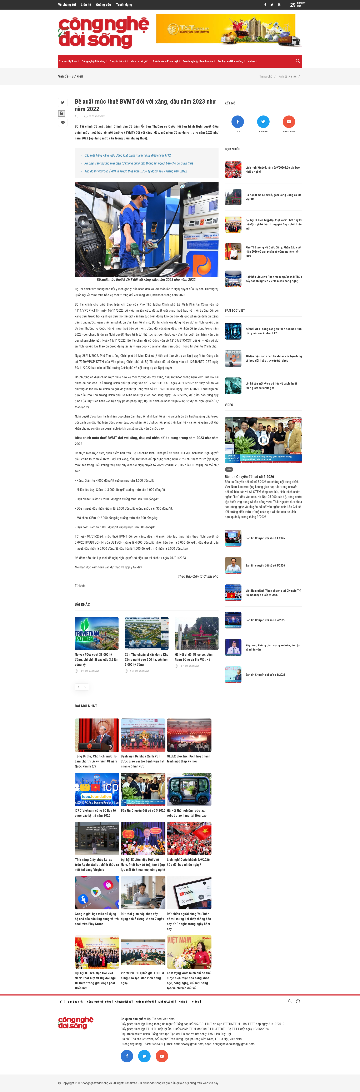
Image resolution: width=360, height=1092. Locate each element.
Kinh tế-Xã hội (287, 76)
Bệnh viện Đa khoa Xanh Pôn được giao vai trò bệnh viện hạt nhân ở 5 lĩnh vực (142, 761)
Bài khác (82, 604)
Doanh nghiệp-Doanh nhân (197, 61)
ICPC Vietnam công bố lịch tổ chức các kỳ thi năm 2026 (95, 813)
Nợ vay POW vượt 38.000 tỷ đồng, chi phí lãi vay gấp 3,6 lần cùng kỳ (96, 660)
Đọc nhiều (232, 149)
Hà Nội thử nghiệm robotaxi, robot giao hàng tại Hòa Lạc (186, 813)
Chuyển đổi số (118, 61)
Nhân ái (183, 1001)
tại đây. (137, 567)
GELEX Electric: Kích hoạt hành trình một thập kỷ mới (188, 758)
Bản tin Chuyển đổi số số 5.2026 (143, 810)
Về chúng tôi (67, 5)
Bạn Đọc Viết (75, 1001)
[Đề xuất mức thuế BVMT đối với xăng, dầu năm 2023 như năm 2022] (147, 229)
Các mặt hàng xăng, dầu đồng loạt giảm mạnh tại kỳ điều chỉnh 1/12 (128, 155)
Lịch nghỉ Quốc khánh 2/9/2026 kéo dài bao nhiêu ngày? (188, 862)
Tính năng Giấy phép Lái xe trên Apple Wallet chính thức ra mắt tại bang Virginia (97, 865)
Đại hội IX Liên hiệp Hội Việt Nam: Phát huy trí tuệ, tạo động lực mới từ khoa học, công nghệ (143, 865)
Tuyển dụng (124, 5)
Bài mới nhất (86, 706)
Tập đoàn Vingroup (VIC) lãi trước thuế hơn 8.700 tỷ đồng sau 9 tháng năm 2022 (136, 171)
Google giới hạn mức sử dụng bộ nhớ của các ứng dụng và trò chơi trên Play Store (97, 919)
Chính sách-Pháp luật (165, 61)
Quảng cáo (103, 5)
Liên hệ (86, 5)
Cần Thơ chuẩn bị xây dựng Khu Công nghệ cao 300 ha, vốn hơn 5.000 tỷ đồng (146, 660)
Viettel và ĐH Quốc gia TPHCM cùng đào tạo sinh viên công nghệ (142, 978)
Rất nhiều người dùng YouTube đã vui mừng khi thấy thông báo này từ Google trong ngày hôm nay (189, 921)
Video (251, 61)
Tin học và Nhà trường (230, 61)
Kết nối (230, 103)
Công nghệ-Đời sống (93, 61)
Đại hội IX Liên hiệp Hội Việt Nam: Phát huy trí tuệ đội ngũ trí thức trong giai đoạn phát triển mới (95, 980)
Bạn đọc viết (235, 310)
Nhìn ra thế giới (139, 61)
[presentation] (78, 687)
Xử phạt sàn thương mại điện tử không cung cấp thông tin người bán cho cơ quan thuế (139, 163)
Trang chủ (265, 76)
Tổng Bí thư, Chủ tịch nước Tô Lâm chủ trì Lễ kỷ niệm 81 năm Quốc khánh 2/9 (96, 761)
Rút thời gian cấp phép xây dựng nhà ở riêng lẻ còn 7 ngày (142, 916)
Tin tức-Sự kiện (68, 61)
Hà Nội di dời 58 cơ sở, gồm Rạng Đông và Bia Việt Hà (193, 657)
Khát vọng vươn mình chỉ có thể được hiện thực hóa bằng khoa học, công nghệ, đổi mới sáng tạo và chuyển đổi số (189, 980)
